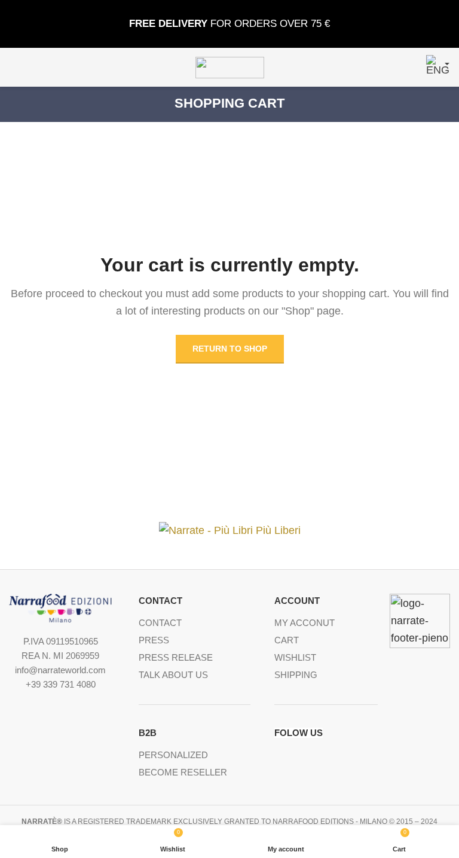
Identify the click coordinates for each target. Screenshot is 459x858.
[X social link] (297, 757)
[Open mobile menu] (14, 68)
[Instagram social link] (314, 757)
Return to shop (229, 348)
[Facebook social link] (280, 757)
